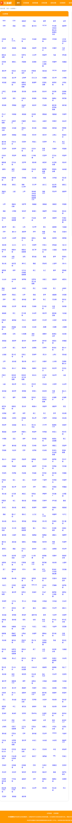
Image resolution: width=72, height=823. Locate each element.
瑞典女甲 (54, 99)
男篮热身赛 (54, 170)
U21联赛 (34, 557)
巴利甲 (44, 459)
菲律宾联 (54, 522)
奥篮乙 (24, 494)
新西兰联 (24, 593)
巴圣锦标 (4, 488)
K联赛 (54, 327)
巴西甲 (44, 142)
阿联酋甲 (64, 271)
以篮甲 (14, 238)
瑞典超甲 (44, 536)
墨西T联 (34, 615)
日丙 (14, 334)
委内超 (34, 733)
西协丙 (44, 263)
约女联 (44, 450)
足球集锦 (62, 3)
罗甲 (34, 232)
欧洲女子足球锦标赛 (54, 571)
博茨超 (24, 521)
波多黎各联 (24, 586)
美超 (54, 772)
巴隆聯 (54, 585)
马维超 (64, 649)
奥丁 (24, 218)
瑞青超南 (34, 460)
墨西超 (14, 320)
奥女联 (54, 562)
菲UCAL (14, 40)
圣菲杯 (64, 765)
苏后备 (64, 569)
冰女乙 (14, 55)
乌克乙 (34, 626)
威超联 (54, 295)
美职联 (24, 466)
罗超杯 (14, 466)
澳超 (4, 211)
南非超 (4, 391)
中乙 (14, 706)
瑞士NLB (43, 675)
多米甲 (34, 313)
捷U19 (14, 232)
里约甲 (24, 740)
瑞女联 (64, 250)
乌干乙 (64, 514)
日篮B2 (64, 232)
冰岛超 (14, 128)
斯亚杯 (64, 71)
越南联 (54, 227)
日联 (34, 569)
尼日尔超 (34, 150)
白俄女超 (14, 83)
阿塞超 (64, 487)
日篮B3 (54, 578)
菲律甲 (4, 601)
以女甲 (34, 55)
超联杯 (24, 693)
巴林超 (24, 178)
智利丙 (44, 542)
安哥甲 (14, 148)
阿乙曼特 (64, 522)
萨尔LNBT (44, 570)
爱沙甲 (54, 78)
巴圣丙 (4, 473)
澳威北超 (4, 328)
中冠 (54, 749)
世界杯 (24, 713)
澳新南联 (4, 621)
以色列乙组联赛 (44, 64)
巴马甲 (44, 320)
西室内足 (64, 258)
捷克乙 (64, 184)
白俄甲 (34, 633)
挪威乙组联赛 (14, 634)
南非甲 (14, 391)
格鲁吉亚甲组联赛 (24, 85)
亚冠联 (64, 626)
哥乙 (64, 438)
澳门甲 (34, 250)
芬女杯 (64, 601)
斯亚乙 (54, 432)
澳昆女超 (54, 342)
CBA (14, 20)
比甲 (24, 295)
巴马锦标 (44, 467)
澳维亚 (54, 204)
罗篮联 (34, 601)
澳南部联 (14, 570)
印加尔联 (4, 156)
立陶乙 (54, 135)
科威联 (44, 78)
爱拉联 (24, 91)
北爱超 (4, 413)
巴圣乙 (44, 245)
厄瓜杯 (4, 772)
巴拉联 (54, 299)
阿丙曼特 (44, 440)
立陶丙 (4, 726)
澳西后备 (24, 579)
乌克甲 (54, 615)
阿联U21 (53, 542)
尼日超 (34, 178)
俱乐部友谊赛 (24, 668)
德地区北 (24, 239)
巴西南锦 (54, 467)
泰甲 (54, 256)
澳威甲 (44, 211)
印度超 (24, 135)
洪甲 (34, 487)
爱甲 (44, 295)
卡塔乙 (24, 288)
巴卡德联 (24, 314)
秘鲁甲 (4, 135)
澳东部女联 (24, 750)
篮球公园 (34, 239)
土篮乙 (44, 549)
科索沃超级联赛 (54, 660)
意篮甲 (64, 445)
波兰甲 (14, 78)
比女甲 (64, 384)
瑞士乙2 (64, 392)
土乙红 (34, 514)
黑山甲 (34, 418)
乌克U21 (63, 49)
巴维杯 (54, 148)
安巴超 (24, 445)
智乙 (44, 299)
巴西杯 (24, 142)
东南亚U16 (44, 714)
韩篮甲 (44, 55)
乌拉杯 (14, 450)
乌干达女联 (24, 627)
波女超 (14, 361)
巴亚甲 (44, 155)
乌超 (54, 55)
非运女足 (4, 219)
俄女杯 (44, 772)
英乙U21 (63, 142)
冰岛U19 (43, 650)
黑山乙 (14, 658)
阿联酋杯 (34, 72)
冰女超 (44, 740)
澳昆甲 (14, 341)
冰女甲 (34, 788)
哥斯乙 (44, 487)
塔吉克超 (64, 641)
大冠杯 (54, 320)
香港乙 (24, 507)
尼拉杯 (14, 772)
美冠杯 (44, 162)
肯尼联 (64, 334)
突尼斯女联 (54, 650)
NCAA (44, 25)
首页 (18, 3)
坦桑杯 (54, 555)
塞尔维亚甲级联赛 (54, 107)
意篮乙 (24, 535)
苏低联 (64, 295)
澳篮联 (14, 48)
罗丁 (4, 608)
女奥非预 (4, 694)
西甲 (4, 299)
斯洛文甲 (34, 398)
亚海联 (14, 91)
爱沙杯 (4, 688)
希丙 (24, 619)
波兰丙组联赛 (54, 186)
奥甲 (24, 438)
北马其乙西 (44, 376)
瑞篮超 (54, 114)
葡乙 (34, 528)
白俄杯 (44, 361)
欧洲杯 (64, 706)
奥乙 (14, 227)
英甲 (14, 413)
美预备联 (44, 557)
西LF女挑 (34, 641)
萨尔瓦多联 (64, 621)
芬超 (44, 706)
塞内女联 (14, 641)
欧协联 (4, 105)
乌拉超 (64, 313)
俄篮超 (64, 507)
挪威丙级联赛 (24, 529)
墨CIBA (34, 26)
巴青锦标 (24, 563)
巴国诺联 (54, 488)
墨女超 (24, 306)
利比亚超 (54, 789)
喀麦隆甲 (54, 668)
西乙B (44, 354)
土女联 (54, 361)
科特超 (44, 432)
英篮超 (44, 128)
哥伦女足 (64, 300)
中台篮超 (34, 219)
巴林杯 (4, 765)
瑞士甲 (14, 487)
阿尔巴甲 (34, 385)
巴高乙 (64, 756)
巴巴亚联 (44, 474)
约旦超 (4, 78)
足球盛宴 (14, 766)
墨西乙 (4, 549)
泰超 (44, 256)
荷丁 (34, 649)
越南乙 (44, 608)
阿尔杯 (34, 135)
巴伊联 (14, 473)
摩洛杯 (24, 615)
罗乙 (54, 142)
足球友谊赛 (44, 83)
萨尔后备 (14, 563)
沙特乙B (4, 92)
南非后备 (14, 609)
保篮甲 (44, 406)
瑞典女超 (44, 780)
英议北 (34, 375)
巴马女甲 (54, 156)
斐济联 (64, 320)
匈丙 (34, 619)
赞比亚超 (4, 668)
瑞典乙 (24, 542)
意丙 (14, 98)
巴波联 (44, 105)
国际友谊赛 (4, 56)
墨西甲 (64, 26)
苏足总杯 (64, 369)
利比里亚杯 (24, 72)
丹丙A (4, 368)
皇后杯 (34, 105)
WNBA (54, 733)
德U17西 (14, 515)
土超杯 (64, 562)
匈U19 (64, 245)
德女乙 (24, 514)
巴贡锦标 (54, 481)
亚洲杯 (4, 713)
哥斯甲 (34, 320)
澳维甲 (54, 218)
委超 (64, 500)
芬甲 (34, 779)
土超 (14, 191)
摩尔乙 (24, 263)
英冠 (14, 299)
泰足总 (24, 706)
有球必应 (34, 495)
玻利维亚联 (54, 314)
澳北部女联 (24, 701)
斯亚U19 (13, 675)
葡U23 (4, 459)
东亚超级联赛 (14, 219)
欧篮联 (34, 98)
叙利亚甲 (4, 251)
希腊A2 (34, 406)
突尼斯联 (54, 92)
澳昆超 (4, 341)
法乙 (4, 397)
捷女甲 (4, 227)
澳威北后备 (14, 205)
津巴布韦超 (4, 407)
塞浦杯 (54, 693)
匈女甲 (54, 375)
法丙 (24, 256)
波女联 (34, 91)
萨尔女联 (54, 621)
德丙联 (64, 238)
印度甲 (34, 245)
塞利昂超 (14, 179)
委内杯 (24, 341)
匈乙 (14, 500)
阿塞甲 (54, 62)
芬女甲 (54, 674)
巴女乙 (24, 320)
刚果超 (14, 135)
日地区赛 (14, 586)
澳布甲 (34, 341)
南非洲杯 (64, 714)
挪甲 (24, 681)
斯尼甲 (54, 368)
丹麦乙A (4, 376)
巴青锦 (64, 688)
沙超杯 (14, 535)
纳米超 (64, 169)
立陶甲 (24, 78)
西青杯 (54, 121)
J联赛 (44, 327)
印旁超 (44, 601)
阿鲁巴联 (4, 321)
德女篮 (24, 500)
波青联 (34, 347)
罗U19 (24, 601)
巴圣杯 (4, 796)
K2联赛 (24, 334)
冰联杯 (44, 121)
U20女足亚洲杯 (64, 41)
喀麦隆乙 (4, 634)
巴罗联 (34, 699)
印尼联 (4, 256)
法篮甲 (14, 432)
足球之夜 (24, 355)
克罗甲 (24, 162)
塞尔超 (64, 105)
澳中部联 (44, 342)
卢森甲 (44, 418)
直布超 (24, 299)
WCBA (54, 70)
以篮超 (54, 250)
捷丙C (4, 169)
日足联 (24, 327)
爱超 (34, 295)
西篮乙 (14, 295)
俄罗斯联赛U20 (44, 171)
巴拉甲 (44, 733)
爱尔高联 (54, 634)
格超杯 (34, 720)
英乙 (34, 413)
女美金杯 (4, 40)
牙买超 (54, 601)
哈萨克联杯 (64, 773)
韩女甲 (24, 347)
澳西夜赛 (4, 271)
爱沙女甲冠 (34, 426)
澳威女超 (54, 508)
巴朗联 (64, 473)
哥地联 (14, 615)
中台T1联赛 (4, 593)
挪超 (14, 549)
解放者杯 (4, 163)
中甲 (4, 26)
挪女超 (4, 733)
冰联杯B (14, 122)
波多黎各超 (14, 557)
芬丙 (24, 720)
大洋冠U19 (24, 556)
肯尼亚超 (14, 264)
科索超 (14, 114)
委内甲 (14, 592)
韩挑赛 (4, 578)
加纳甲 (14, 288)
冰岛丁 (24, 756)
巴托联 (64, 466)
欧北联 (34, 128)
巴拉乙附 (24, 550)
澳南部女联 (64, 557)
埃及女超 (14, 72)
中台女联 (24, 40)
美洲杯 (14, 713)
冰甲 (44, 720)
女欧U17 (13, 257)
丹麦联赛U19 (64, 362)
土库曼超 (64, 495)
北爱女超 (64, 727)
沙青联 (14, 211)
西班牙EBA (24, 641)
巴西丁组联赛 (14, 727)
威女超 (14, 542)
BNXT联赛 (4, 121)
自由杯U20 (24, 106)
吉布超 (54, 178)
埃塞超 (64, 62)
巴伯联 (34, 473)
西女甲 (44, 445)
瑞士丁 (64, 667)
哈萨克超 (24, 56)
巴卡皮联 (44, 307)
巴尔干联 (64, 460)
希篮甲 (34, 432)
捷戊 (34, 608)
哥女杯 (64, 162)
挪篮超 (44, 114)
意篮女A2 (24, 128)
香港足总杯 (54, 335)
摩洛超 (54, 245)
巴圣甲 (4, 148)
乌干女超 (14, 602)
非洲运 (54, 211)
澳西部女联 (4, 707)
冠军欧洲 (4, 63)
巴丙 (34, 765)
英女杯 (64, 121)
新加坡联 (54, 714)
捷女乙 (64, 608)
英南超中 (24, 419)
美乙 (24, 480)
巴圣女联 (34, 727)
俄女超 (44, 71)
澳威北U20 (4, 192)
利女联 (4, 640)
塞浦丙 (44, 667)
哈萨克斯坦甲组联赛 (14, 651)
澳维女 (4, 626)
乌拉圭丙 (4, 741)
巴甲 (24, 733)
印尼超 (54, 39)
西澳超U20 (14, 327)
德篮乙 (54, 445)
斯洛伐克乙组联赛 (14, 377)
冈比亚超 (64, 179)
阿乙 (14, 313)
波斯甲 (34, 466)
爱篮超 (34, 500)
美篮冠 (24, 155)
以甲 (4, 204)
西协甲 (4, 425)
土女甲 (4, 347)
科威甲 (64, 542)
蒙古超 (34, 256)
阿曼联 (24, 62)
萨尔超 (54, 500)
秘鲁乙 (44, 726)
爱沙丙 (44, 521)
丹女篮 (44, 384)
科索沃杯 (24, 99)
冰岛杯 (44, 699)
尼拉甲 (14, 306)
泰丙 (44, 615)
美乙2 (34, 749)
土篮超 (4, 354)
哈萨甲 (24, 204)
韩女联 (54, 699)
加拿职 (64, 779)
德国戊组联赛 (24, 251)
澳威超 (34, 204)
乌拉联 (4, 555)
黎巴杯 (34, 772)
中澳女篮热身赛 (64, 220)
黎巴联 (64, 98)
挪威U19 (3, 289)
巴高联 (34, 306)
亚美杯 (34, 592)
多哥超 (44, 681)
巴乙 (64, 788)
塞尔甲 (4, 681)
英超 (14, 26)
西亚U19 (13, 721)
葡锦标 (24, 368)
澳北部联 (64, 701)
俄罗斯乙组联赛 (54, 594)
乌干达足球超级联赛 (24, 272)
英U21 (64, 263)
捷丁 (24, 608)
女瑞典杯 (54, 398)
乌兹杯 (64, 733)
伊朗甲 (44, 494)
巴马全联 (14, 163)
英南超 (4, 418)
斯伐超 (4, 184)
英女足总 (44, 369)
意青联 (24, 391)
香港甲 (34, 507)
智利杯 (24, 772)
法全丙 (64, 658)
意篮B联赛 (64, 451)
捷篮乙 (54, 535)
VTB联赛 (34, 156)
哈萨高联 (64, 586)
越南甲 (64, 191)
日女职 (34, 327)
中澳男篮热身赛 (4, 781)
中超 (34, 21)
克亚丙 (64, 674)
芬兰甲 (34, 184)
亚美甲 (34, 354)
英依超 (54, 418)
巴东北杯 (14, 143)
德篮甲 (54, 279)
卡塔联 (4, 438)
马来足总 (44, 766)
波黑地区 (4, 563)
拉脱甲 (64, 615)
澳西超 (44, 756)
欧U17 (14, 368)
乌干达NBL (24, 727)
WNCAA (34, 585)
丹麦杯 (34, 688)
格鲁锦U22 (14, 682)
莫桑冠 (54, 765)
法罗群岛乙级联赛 (14, 742)
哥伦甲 (44, 313)
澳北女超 (64, 212)
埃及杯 (24, 211)
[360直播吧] (6, 2)
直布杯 (34, 549)
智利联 (64, 306)
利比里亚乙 (34, 675)
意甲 (54, 21)
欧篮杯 (64, 693)
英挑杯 (64, 425)
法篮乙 (44, 279)
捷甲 (14, 397)
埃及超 (4, 82)
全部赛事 (12, 8)
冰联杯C (64, 289)
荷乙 (34, 270)
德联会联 (44, 634)
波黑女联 (34, 682)
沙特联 (64, 78)
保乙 (14, 480)
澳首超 (14, 796)
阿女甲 (54, 191)
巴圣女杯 (14, 734)
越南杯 (24, 779)
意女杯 (24, 406)
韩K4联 (14, 578)
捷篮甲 (54, 406)
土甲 (24, 191)
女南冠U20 (34, 693)
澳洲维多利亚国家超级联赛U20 (34, 195)
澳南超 (24, 48)
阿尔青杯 (44, 49)
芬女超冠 (44, 251)
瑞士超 (4, 494)
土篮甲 (54, 263)
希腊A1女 (24, 433)
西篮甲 (24, 459)
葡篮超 (4, 432)
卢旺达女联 (54, 727)
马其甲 (44, 658)
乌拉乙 (4, 585)
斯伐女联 (54, 349)
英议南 (64, 418)
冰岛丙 (54, 740)
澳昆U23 (33, 334)
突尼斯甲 (34, 115)
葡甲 (34, 299)
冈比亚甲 (34, 170)
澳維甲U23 (64, 741)
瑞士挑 (4, 263)
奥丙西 (54, 238)
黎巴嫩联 (44, 563)
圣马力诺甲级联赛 (44, 399)
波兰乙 (44, 184)
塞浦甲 (34, 82)
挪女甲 (4, 71)
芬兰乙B (34, 78)
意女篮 (34, 438)
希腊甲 (54, 514)
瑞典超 (34, 535)
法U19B (44, 515)
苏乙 (44, 413)
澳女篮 (14, 507)
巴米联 (34, 445)
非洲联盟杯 (54, 529)
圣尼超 (4, 615)
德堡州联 (14, 251)
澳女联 (4, 245)
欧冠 (24, 26)
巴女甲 (54, 608)
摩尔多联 (24, 659)
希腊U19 (43, 232)
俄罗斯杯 (54, 460)
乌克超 (64, 681)
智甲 (4, 445)
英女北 (14, 521)
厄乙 (4, 699)
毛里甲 (4, 98)
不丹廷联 (14, 780)
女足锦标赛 (54, 163)
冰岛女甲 (44, 586)
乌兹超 (64, 227)
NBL (54, 756)
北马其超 (14, 495)
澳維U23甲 (24, 186)
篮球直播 (35, 3)
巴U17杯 (4, 115)
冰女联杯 (14, 280)
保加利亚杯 (64, 579)
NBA (4, 20)
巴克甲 (34, 480)
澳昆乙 (14, 184)
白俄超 (4, 466)
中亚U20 (53, 307)
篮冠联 (54, 688)
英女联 (4, 674)
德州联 (14, 619)
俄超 (44, 238)
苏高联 (24, 397)
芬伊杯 (44, 347)
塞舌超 (54, 128)
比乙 (44, 270)
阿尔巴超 (64, 433)
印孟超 (34, 39)
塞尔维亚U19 (4, 143)
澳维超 (44, 204)
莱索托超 (14, 407)
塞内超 (14, 445)
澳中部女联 (4, 757)
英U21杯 (14, 694)
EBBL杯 (34, 667)
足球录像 (44, 3)
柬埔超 (64, 341)
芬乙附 (14, 528)
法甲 (64, 21)
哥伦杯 (44, 135)
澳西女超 (64, 593)
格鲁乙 (14, 62)
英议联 (64, 413)
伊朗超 (14, 105)
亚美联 (34, 62)
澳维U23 (43, 192)
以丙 (24, 227)
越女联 (24, 796)
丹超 (54, 232)
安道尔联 (14, 460)
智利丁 (34, 756)
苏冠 (64, 406)
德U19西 (64, 349)
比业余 (4, 279)
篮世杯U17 (64, 721)
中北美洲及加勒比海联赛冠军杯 (54, 30)
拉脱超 (24, 169)
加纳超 (14, 425)
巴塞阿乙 (24, 122)
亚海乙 (44, 688)
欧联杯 (24, 21)
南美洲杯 (64, 136)
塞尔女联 (4, 543)
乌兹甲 (54, 626)
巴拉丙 (44, 749)
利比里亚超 (4, 529)
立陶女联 (24, 634)
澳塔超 (4, 306)
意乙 (54, 288)
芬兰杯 (4, 720)
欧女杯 (44, 91)
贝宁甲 (44, 425)
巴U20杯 (14, 668)
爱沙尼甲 (14, 355)
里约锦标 (54, 474)
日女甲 (4, 238)
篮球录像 (53, 3)
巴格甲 (64, 480)
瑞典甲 (64, 535)
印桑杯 (54, 48)
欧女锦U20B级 (14, 789)
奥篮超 (24, 114)
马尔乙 (24, 384)
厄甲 (24, 450)
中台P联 (44, 593)
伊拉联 (64, 55)
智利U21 (53, 721)
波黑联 (54, 549)
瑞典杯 (34, 368)
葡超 (34, 263)
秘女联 (54, 706)
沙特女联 (64, 83)
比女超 (44, 288)
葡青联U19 (54, 425)
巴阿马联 (24, 150)
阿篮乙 (34, 142)
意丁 (4, 569)
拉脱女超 (64, 529)
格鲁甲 (4, 295)
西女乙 (44, 528)
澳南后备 (44, 40)
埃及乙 (34, 121)
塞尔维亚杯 (44, 694)
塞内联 (4, 535)
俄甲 (54, 270)
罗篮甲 (14, 155)
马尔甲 (34, 227)
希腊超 (34, 542)
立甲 (4, 361)
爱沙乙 (24, 425)
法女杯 (24, 487)
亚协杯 (4, 48)
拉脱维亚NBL (64, 92)
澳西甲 (24, 232)
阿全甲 (64, 549)
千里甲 (44, 480)
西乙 (34, 288)
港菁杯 (44, 334)
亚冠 (14, 438)
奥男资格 (54, 83)
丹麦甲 (64, 114)
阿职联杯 (64, 129)
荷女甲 (14, 384)
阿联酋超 (4, 179)
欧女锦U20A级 (4, 789)
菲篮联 (64, 204)
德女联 (34, 162)
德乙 (44, 227)
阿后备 (44, 98)
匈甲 (44, 218)
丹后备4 (54, 494)
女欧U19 (33, 563)
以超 (64, 375)
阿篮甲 (64, 155)
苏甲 (54, 413)
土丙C (54, 354)
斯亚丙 (24, 674)
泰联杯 (34, 706)
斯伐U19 (43, 620)
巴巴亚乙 (14, 750)
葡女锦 (24, 361)
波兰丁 (34, 361)
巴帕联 (4, 450)
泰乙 (14, 347)
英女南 (4, 521)
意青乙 (34, 391)
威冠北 (64, 279)
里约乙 (24, 788)
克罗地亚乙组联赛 (34, 281)
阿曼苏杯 (4, 502)
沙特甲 (54, 384)
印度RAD (63, 634)
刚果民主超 (4, 129)
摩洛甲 (64, 749)
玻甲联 (24, 279)
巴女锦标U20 (4, 750)
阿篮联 (64, 148)
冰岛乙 (34, 740)
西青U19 (43, 149)
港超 (4, 514)
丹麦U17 (53, 392)
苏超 (54, 640)
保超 (44, 178)
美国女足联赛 (54, 440)
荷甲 (14, 270)
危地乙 (4, 507)
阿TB (24, 569)
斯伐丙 (44, 391)
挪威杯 (24, 688)
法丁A (24, 245)
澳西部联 (34, 579)
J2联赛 (64, 327)
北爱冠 (14, 418)
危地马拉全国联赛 (54, 452)
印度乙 (44, 626)
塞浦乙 (34, 211)
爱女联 (44, 788)
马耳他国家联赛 (44, 642)
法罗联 (34, 450)
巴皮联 (24, 473)
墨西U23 (13, 170)
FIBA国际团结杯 (14, 758)
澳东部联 (44, 579)
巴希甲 (44, 500)
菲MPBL (34, 713)
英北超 (14, 699)
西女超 (64, 354)
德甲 (44, 21)
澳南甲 (34, 48)
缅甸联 (4, 313)
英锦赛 (54, 681)
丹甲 (4, 232)
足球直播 (26, 3)
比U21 (14, 245)
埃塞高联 (14, 627)
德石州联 (24, 650)
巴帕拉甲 (4, 481)
